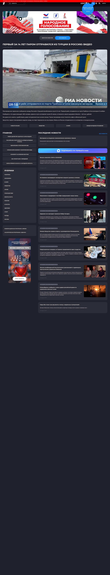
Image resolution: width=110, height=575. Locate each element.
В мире (68, 125)
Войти (104, 3)
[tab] (47, 38)
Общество (42, 125)
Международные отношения (95, 125)
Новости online (15, 125)
